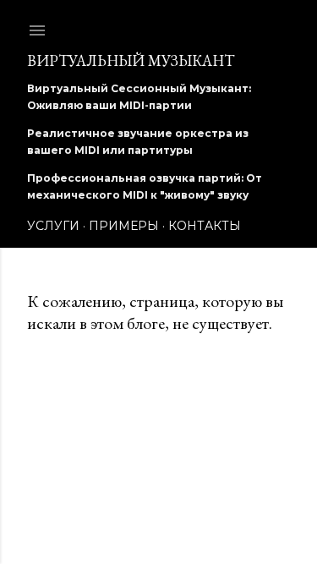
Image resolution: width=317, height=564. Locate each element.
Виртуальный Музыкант (130, 60)
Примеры (124, 225)
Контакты (204, 225)
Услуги (53, 225)
